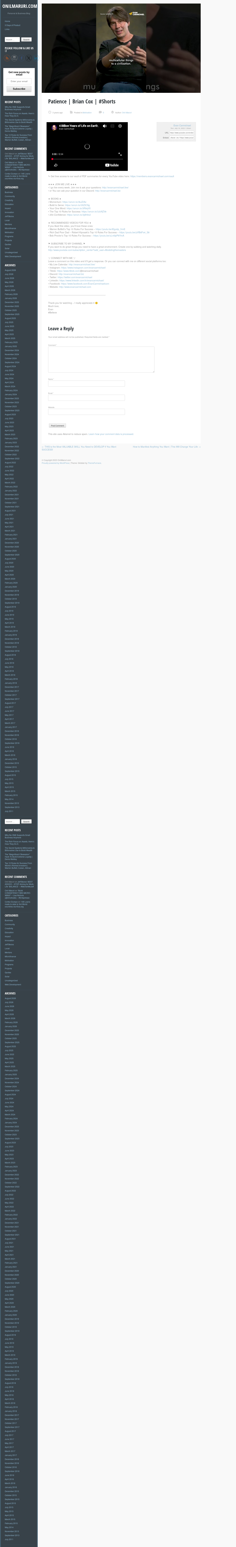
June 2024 (9, 374)
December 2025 (12, 302)
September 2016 (12, 743)
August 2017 (10, 703)
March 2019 (10, 626)
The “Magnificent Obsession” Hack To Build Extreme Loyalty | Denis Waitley (18, 128)
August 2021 (10, 510)
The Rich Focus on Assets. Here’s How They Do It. (19, 114)
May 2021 (9, 522)
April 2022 (9, 478)
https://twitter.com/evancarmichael (75, 277)
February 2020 (11, 582)
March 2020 (10, 578)
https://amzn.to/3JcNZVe (94, 211)
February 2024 (11, 390)
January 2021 (11, 538)
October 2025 (11, 310)
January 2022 (11, 490)
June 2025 (9, 326)
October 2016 (11, 739)
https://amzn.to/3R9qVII (79, 208)
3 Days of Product (12, 25)
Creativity (9, 200)
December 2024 (12, 350)
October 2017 (11, 695)
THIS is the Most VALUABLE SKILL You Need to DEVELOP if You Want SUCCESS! (79, 448)
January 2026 (11, 298)
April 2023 (9, 430)
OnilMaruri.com (19, 6)
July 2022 (9, 466)
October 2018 (11, 646)
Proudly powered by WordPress (55, 463)
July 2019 (9, 610)
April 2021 (9, 526)
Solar (7, 248)
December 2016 (12, 731)
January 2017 (11, 727)
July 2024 (9, 370)
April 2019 (9, 622)
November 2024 (12, 354)
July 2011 (9, 811)
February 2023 (11, 438)
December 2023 (12, 398)
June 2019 (9, 614)
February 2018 (11, 678)
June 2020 (9, 566)
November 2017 (12, 690)
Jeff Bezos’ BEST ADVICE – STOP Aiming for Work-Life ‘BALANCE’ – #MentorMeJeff (19, 156)
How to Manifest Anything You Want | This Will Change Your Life (167, 446)
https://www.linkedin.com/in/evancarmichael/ (81, 280)
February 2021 (11, 534)
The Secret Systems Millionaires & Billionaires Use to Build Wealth (20, 120)
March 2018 (10, 674)
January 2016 (11, 759)
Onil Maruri (9, 162)
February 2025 (11, 342)
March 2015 (10, 791)
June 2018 (9, 662)
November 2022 (12, 450)
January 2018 (11, 682)
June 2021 (9, 518)
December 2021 (12, 494)
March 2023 (10, 434)
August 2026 (10, 270)
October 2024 (11, 358)
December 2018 (12, 638)
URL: (167, 132)
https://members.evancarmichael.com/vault (152, 176)
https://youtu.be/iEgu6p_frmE (110, 229)
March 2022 (10, 482)
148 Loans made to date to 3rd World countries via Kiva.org (17, 176)
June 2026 (9, 278)
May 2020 (9, 570)
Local (7, 220)
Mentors (8, 224)
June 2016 (9, 747)
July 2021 (9, 514)
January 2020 (11, 586)
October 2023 (11, 406)
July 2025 (9, 322)
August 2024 (10, 366)
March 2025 (10, 338)
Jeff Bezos (9, 216)
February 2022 (11, 486)
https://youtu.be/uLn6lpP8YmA (108, 235)
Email (50, 393)
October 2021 (11, 502)
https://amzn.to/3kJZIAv (74, 201)
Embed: (166, 137)
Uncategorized (11, 252)
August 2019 (10, 606)
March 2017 (10, 723)
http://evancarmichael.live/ (115, 187)
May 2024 (9, 378)
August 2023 (10, 414)
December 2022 (12, 446)
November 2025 (12, 306)
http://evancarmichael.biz (108, 190)
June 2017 (9, 711)
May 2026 (9, 282)
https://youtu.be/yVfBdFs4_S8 (134, 232)
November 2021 (12, 498)
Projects (8, 240)
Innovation (9, 212)
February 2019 (11, 630)
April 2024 (9, 382)
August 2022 (10, 462)
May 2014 (9, 799)
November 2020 (12, 546)
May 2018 (9, 666)
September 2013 (12, 807)
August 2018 (10, 654)
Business (9, 192)
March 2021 (10, 530)
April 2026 (9, 286)
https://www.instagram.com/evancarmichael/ (83, 267)
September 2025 (12, 314)
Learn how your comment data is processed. (111, 434)
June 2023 (9, 422)
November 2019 (12, 594)
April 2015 (9, 787)
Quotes (8, 244)
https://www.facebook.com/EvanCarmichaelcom (85, 283)
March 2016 (10, 755)
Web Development (13, 256)
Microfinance (10, 228)
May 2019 (9, 618)
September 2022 (12, 458)
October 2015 (11, 767)
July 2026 (9, 274)
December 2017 (12, 686)
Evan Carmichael (182, 125)
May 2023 (9, 426)
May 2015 (9, 783)
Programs (9, 236)
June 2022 (9, 470)
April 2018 (9, 670)
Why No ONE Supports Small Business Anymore (17, 108)
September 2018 (12, 650)
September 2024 (12, 362)
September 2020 (12, 554)
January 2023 (11, 442)
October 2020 (11, 550)
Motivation (9, 232)
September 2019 (12, 602)
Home (7, 21)
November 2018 (12, 642)
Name (51, 379)
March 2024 (10, 386)
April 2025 (9, 334)
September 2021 (12, 506)
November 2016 (12, 735)
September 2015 (12, 771)
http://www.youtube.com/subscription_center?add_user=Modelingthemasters (87, 250)
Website (51, 407)
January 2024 (11, 394)
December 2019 (12, 590)
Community (10, 196)
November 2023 (12, 402)
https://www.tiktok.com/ (68, 270)
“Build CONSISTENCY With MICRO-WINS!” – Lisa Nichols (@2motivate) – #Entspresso (18, 166)
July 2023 (9, 418)
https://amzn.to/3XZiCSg (77, 205)
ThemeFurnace (94, 463)
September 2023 (12, 410)
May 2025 (9, 330)
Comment (52, 345)
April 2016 (9, 751)
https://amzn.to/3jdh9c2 (79, 214)
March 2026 (10, 290)
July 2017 (9, 707)
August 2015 (10, 775)
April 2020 (9, 574)
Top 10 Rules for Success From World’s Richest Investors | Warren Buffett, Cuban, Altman (18, 137)
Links (7, 29)
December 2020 (12, 542)
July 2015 (9, 779)
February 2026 (11, 294)
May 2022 (9, 474)
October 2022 (11, 454)
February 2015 (11, 795)
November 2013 (12, 803)
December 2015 (12, 763)
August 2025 (10, 318)
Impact (8, 208)
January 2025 (11, 346)
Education (9, 204)
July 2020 (9, 562)
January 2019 (11, 634)
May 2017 (9, 715)
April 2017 (9, 719)
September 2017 (12, 699)
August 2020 (10, 558)
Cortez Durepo (11, 173)
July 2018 (9, 658)
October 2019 (11, 598)
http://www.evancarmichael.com (75, 286)
